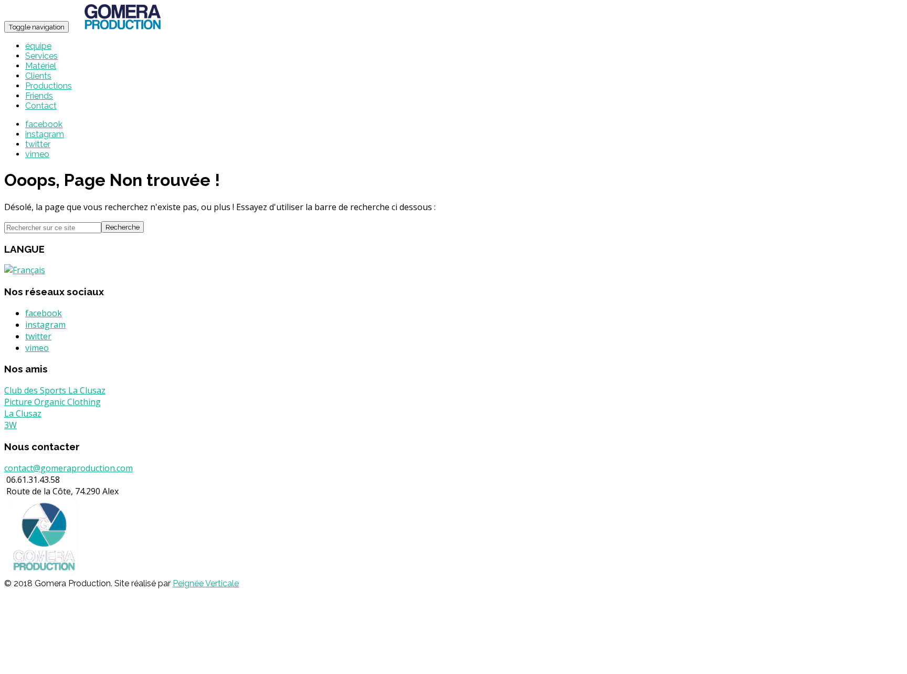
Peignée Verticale (206, 583)
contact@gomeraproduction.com (68, 468)
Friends (39, 96)
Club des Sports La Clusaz (55, 390)
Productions (48, 86)
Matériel (40, 66)
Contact (41, 106)
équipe (38, 46)
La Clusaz (22, 413)
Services (41, 56)
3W (10, 425)
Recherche (123, 227)
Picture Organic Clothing (52, 402)
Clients (38, 76)
